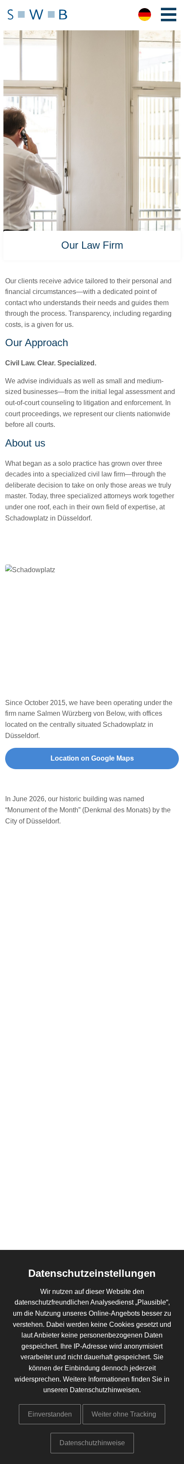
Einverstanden (50, 1414)
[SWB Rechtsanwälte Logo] (37, 15)
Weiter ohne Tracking (124, 1414)
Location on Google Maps (92, 758)
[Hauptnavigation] (168, 14)
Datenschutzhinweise (92, 1442)
